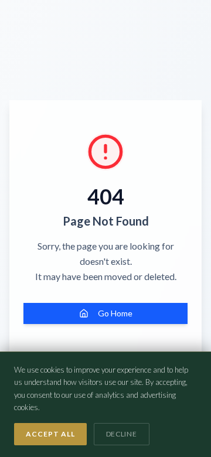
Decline (121, 433)
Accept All (50, 433)
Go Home (115, 313)
